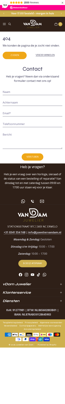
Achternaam (10, 102)
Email (7, 113)
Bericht (7, 134)
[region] (32, 13)
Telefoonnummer (14, 124)
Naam (6, 92)
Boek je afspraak (32, 263)
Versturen (32, 157)
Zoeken (14, 55)
